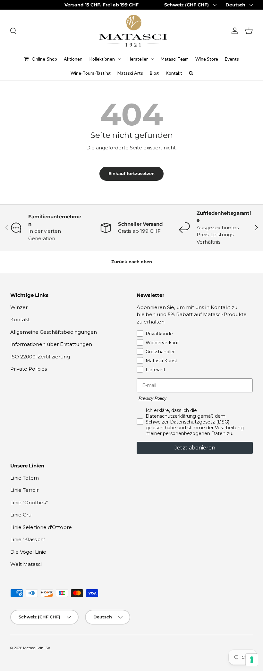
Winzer (19, 307)
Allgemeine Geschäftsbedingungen (53, 332)
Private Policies (28, 369)
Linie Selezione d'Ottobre (41, 527)
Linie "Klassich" (27, 539)
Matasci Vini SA (36, 648)
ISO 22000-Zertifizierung (40, 357)
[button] (249, 31)
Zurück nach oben (131, 261)
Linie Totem (24, 478)
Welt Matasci (26, 564)
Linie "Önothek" (29, 502)
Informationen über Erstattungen (51, 344)
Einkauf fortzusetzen (131, 173)
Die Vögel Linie (28, 552)
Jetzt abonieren (194, 448)
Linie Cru (20, 515)
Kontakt (20, 319)
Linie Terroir (24, 490)
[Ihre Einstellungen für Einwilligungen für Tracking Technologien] (252, 660)
